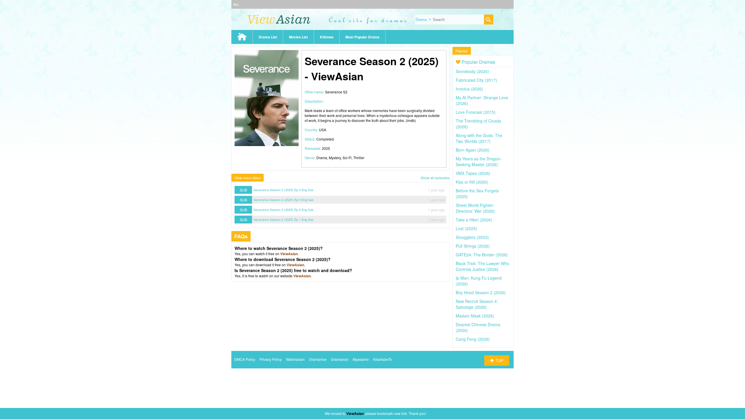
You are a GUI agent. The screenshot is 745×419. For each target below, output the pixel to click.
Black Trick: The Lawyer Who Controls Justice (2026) (482, 266)
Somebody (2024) (472, 71)
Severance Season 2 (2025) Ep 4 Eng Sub (283, 189)
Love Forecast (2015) (476, 112)
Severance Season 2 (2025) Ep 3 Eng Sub (283, 199)
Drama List (268, 37)
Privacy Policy (271, 359)
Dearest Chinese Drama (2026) (478, 327)
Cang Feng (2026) (473, 339)
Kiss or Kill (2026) (472, 182)
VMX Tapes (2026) (473, 173)
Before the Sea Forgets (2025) (477, 193)
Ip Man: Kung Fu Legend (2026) (479, 281)
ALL (236, 4)
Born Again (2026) (472, 150)
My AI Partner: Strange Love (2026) (482, 100)
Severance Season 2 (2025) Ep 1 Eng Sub (283, 219)
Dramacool (339, 359)
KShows (327, 37)
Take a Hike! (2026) (474, 220)
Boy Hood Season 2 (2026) (481, 292)
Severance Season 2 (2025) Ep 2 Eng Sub (283, 209)
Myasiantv (361, 359)
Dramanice (318, 359)
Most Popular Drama (362, 37)
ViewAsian (289, 253)
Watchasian (295, 359)
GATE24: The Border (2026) (482, 255)
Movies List (298, 37)
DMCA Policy (244, 359)
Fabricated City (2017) (476, 80)
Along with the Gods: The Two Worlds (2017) (479, 138)
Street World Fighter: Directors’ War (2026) (475, 208)
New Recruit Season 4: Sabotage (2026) (477, 304)
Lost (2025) (466, 228)
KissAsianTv (382, 359)
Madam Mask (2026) (475, 316)
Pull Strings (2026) (473, 246)
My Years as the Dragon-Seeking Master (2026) (479, 161)
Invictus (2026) (469, 89)
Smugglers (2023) (472, 237)
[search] (488, 20)
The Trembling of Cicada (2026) (478, 123)
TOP (498, 360)
